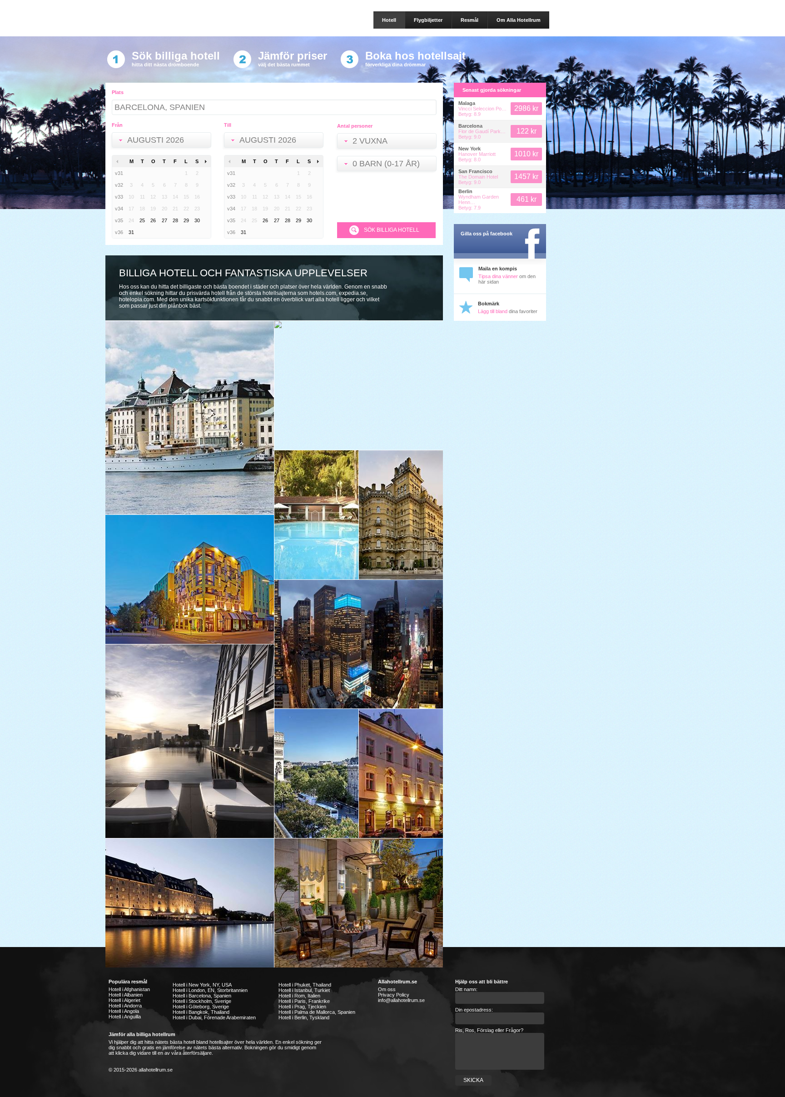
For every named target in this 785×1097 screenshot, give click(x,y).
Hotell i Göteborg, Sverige (201, 1006)
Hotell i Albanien (126, 994)
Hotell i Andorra (125, 1005)
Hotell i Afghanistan (129, 989)
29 (186, 220)
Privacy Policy (393, 994)
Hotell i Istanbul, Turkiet (304, 990)
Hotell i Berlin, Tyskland (303, 1017)
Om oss (387, 989)
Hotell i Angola (124, 1011)
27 (164, 220)
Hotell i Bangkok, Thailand (201, 1012)
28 (175, 220)
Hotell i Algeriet (124, 1000)
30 (197, 220)
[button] (163, 141)
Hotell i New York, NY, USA (202, 984)
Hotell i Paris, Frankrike (304, 1001)
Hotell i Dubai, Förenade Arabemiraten (214, 1017)
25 (142, 220)
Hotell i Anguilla (125, 1016)
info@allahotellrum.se (401, 1000)
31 (131, 232)
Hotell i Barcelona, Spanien (202, 995)
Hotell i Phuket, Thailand (304, 984)
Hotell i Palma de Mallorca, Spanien (316, 1012)
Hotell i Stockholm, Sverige (202, 1001)
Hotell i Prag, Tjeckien (302, 1006)
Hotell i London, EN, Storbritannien (210, 990)
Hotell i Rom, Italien (299, 995)
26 (153, 220)
